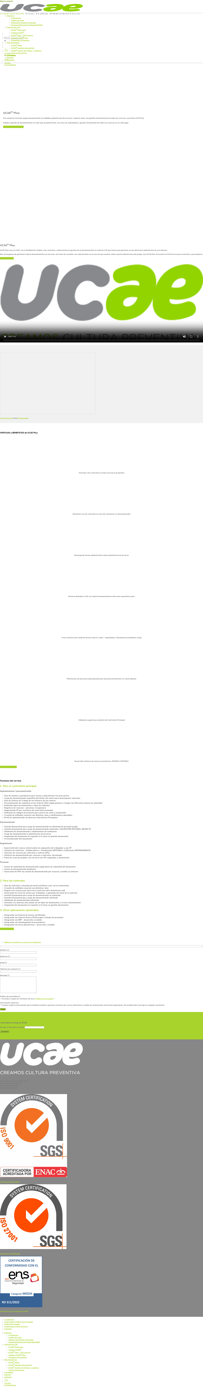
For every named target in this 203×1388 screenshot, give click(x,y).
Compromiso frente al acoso (16, 1326)
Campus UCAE (17, 33)
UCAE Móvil (16, 45)
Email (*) (3, 963)
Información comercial (82, 1004)
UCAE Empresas (18, 30)
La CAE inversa (6, 418)
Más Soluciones (13, 43)
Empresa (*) (5, 956)
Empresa (10, 16)
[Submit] (5, 40)
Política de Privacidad (44, 999)
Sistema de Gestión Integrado (23, 23)
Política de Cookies (12, 1324)
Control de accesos (19, 53)
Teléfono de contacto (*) (10, 969)
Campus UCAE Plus (19, 38)
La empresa (9, 1319)
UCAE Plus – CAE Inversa (22, 35)
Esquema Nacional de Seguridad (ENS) (27, 25)
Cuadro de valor (17, 20)
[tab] (22, 942)
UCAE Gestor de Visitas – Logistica (26, 51)
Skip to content (6, 1)
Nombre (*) (4, 950)
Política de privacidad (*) (27, 997)
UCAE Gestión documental (22, 48)
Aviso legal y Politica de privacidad (18, 1322)
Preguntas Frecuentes (20, 40)
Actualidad (11, 55)
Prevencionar (23, 418)
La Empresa (16, 18)
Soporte (10, 58)
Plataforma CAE (13, 27)
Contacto (10, 60)
